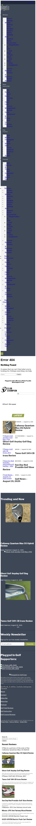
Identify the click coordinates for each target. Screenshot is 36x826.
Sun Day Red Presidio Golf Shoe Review (18, 467)
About (3, 692)
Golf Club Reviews (7, 708)
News (4, 84)
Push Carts (10, 56)
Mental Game (8, 111)
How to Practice (8, 122)
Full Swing (7, 91)
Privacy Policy (5, 722)
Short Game (8, 95)
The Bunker (7, 155)
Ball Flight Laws (7, 102)
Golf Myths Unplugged (9, 138)
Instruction (6, 86)
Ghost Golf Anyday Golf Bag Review (17, 442)
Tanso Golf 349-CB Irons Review (18, 454)
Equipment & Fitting (10, 116)
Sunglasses (13, 65)
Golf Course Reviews (8, 714)
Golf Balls (9, 60)
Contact (3, 695)
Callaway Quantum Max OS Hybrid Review (24, 427)
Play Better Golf (7, 177)
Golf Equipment (9, 172)
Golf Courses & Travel (8, 166)
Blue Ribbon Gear (7, 144)
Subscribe (4, 698)
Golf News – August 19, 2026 (15, 480)
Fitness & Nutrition (8, 75)
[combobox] (9, 739)
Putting (10, 98)
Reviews (5, 15)
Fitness (9, 126)
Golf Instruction (6, 711)
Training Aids (9, 36)
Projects (10, 152)
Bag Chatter (6, 301)
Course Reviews (8, 70)
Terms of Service (14, 722)
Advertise (4, 701)
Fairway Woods (9, 22)
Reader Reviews (8, 80)
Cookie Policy (23, 722)
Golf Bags (9, 52)
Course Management (10, 107)
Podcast (5, 159)
